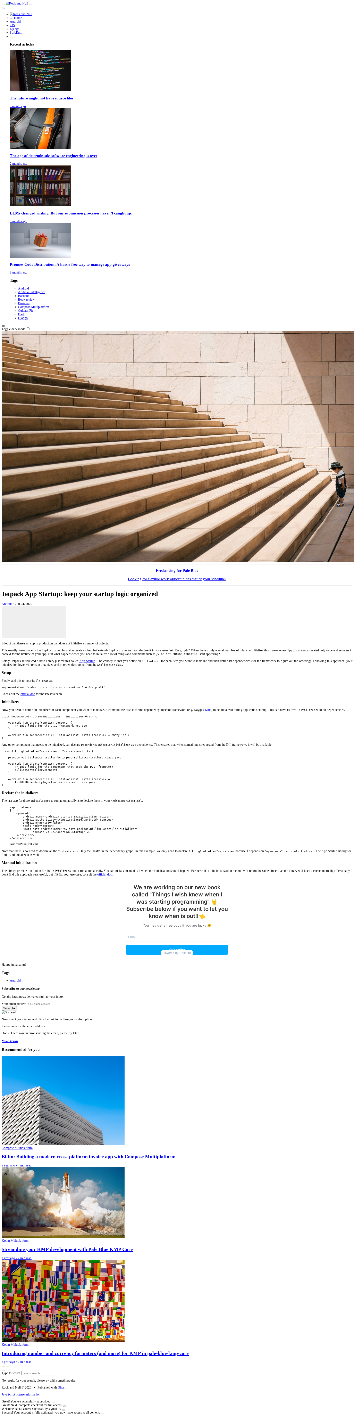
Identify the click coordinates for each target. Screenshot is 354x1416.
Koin (208, 709)
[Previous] (3, 1366)
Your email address (14, 1004)
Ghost (61, 1387)
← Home (16, 17)
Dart (21, 314)
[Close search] (3, 1370)
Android (15, 21)
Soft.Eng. (16, 32)
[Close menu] (3, 8)
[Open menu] (3, 4)
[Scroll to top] (34, 622)
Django (14, 29)
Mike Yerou (10, 1041)
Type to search (11, 1373)
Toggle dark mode (14, 329)
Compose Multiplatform (33, 307)
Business (24, 303)
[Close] (53, 1402)
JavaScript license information (21, 1394)
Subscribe (9, 1008)
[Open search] (30, 4)
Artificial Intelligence (31, 292)
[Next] (7, 1366)
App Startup (87, 661)
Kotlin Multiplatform (15, 1240)
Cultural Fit (25, 310)
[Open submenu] (11, 37)
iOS (12, 25)
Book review (26, 299)
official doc (27, 694)
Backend (24, 296)
